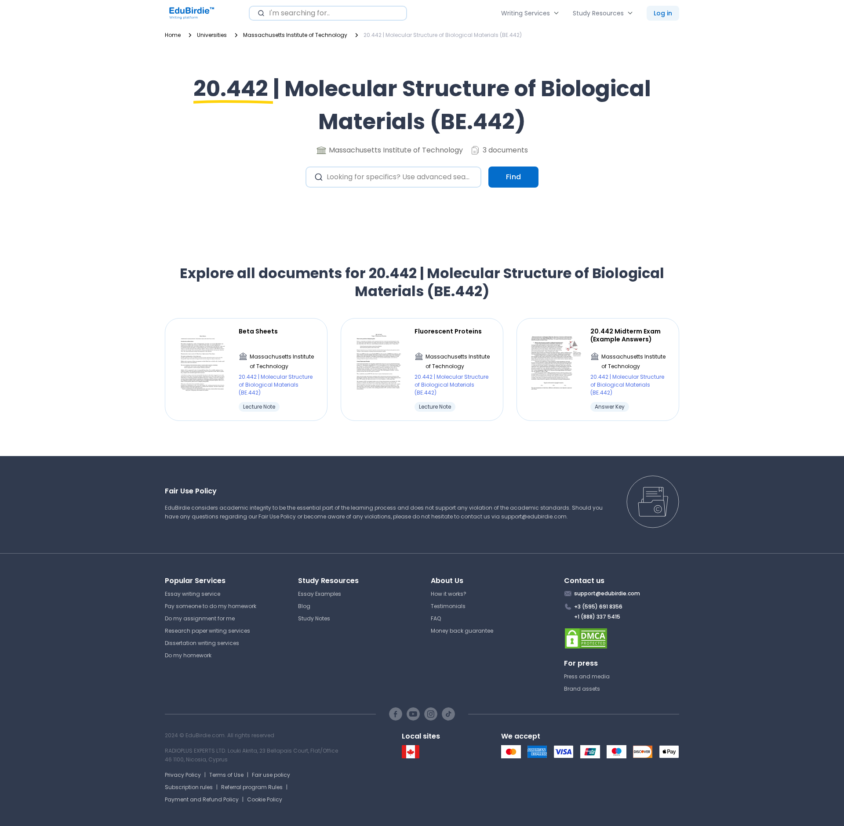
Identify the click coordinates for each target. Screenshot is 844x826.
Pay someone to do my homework (210, 606)
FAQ (436, 618)
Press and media (587, 676)
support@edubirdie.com (534, 516)
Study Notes (314, 618)
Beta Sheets (258, 331)
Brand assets (582, 688)
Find (513, 177)
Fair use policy (271, 775)
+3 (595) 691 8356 (598, 606)
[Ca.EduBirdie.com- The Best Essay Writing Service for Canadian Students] (410, 756)
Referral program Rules (252, 787)
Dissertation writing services (202, 643)
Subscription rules (189, 787)
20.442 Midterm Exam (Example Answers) (625, 335)
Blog (304, 606)
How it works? (448, 594)
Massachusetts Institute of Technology (282, 361)
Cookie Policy (264, 799)
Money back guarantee (462, 630)
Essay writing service (192, 594)
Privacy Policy (183, 775)
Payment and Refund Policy (202, 799)
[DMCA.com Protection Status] (622, 638)
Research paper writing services (207, 630)
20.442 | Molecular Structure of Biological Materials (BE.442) (276, 384)
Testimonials (448, 606)
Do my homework (188, 655)
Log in (663, 13)
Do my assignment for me (200, 618)
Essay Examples (319, 594)
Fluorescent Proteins (448, 331)
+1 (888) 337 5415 (597, 616)
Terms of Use (226, 775)
